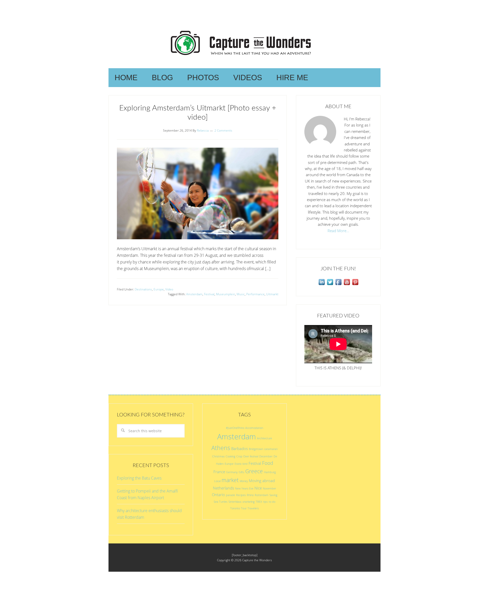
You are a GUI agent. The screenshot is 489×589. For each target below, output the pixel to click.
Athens (220, 448)
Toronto (235, 508)
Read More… (338, 230)
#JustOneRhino (235, 428)
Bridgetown (256, 449)
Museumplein (225, 294)
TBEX (259, 501)
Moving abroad (262, 480)
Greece (254, 471)
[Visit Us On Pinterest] (355, 284)
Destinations (143, 289)
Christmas (218, 456)
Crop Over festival (247, 456)
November (269, 488)
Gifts (241, 472)
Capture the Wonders (244, 42)
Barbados (239, 448)
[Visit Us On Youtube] (347, 284)
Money (244, 481)
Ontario (218, 494)
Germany (232, 472)
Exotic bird (241, 464)
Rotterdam (261, 495)
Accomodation (254, 428)
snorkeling (248, 501)
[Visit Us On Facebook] (338, 284)
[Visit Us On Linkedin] (321, 284)
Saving (273, 495)
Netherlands (223, 488)
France (219, 471)
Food (267, 463)
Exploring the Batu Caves (139, 478)
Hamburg (270, 472)
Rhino (250, 495)
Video (169, 289)
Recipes (241, 495)
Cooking (230, 456)
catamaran (271, 449)
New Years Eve (244, 488)
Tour (244, 508)
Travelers (253, 508)
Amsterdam (194, 294)
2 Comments (223, 130)
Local (217, 481)
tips (265, 501)
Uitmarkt (272, 294)
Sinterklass (234, 501)
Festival (209, 294)
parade (230, 495)
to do (272, 501)
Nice (258, 488)
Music (241, 294)
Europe (159, 289)
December (266, 456)
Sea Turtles (220, 501)
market (230, 480)
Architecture (264, 438)
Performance (255, 294)
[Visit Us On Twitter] (330, 284)
